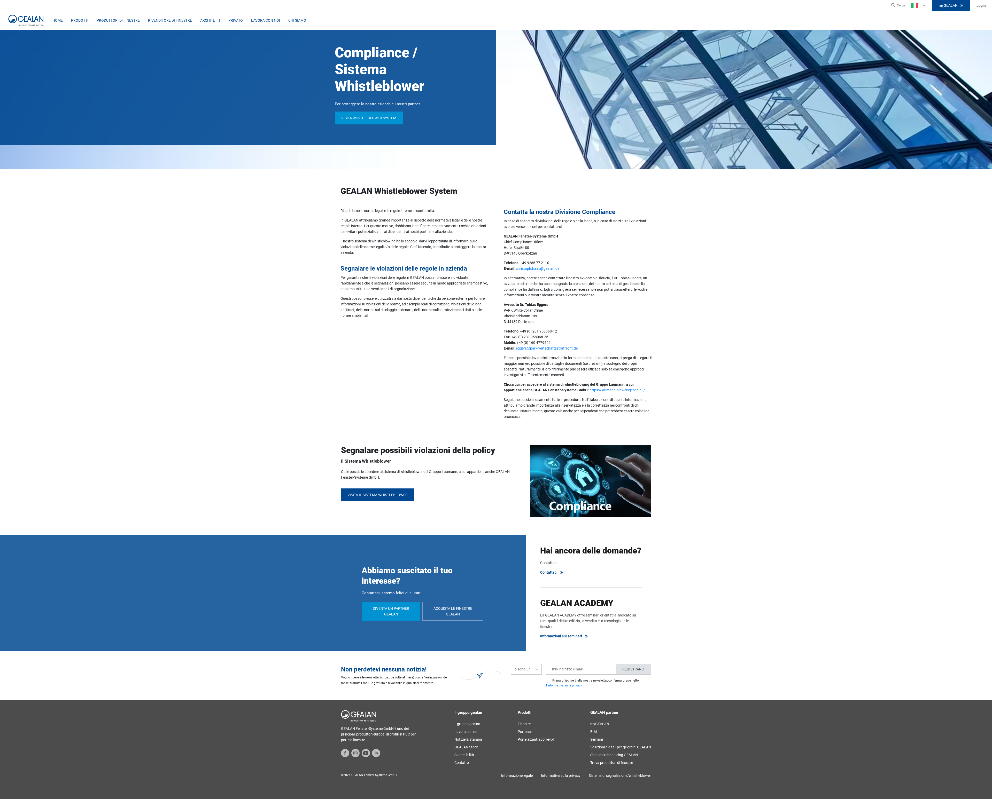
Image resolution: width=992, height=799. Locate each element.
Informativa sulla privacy (560, 775)
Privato (235, 20)
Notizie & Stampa (468, 739)
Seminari (597, 739)
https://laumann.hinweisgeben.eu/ (618, 390)
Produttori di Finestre (118, 20)
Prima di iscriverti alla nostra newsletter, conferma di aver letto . (592, 683)
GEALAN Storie (466, 747)
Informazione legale (517, 775)
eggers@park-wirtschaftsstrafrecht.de (547, 348)
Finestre (524, 724)
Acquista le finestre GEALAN (452, 611)
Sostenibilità (464, 755)
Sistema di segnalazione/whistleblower (620, 775)
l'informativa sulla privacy (564, 685)
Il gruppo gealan (467, 724)
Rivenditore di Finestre (170, 20)
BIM (593, 732)
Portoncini (526, 732)
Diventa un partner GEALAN (391, 611)
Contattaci (548, 572)
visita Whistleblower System (368, 118)
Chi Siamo (297, 20)
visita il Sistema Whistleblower (377, 495)
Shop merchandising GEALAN (614, 755)
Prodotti (79, 20)
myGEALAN (948, 5)
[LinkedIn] (376, 752)
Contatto (461, 763)
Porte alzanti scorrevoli (536, 739)
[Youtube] (366, 752)
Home (57, 20)
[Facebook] (345, 752)
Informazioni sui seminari (561, 636)
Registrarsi (633, 669)
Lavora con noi (265, 20)
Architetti (210, 20)
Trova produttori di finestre (611, 763)
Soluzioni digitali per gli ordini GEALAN (620, 747)
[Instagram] (355, 752)
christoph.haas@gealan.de (537, 268)
